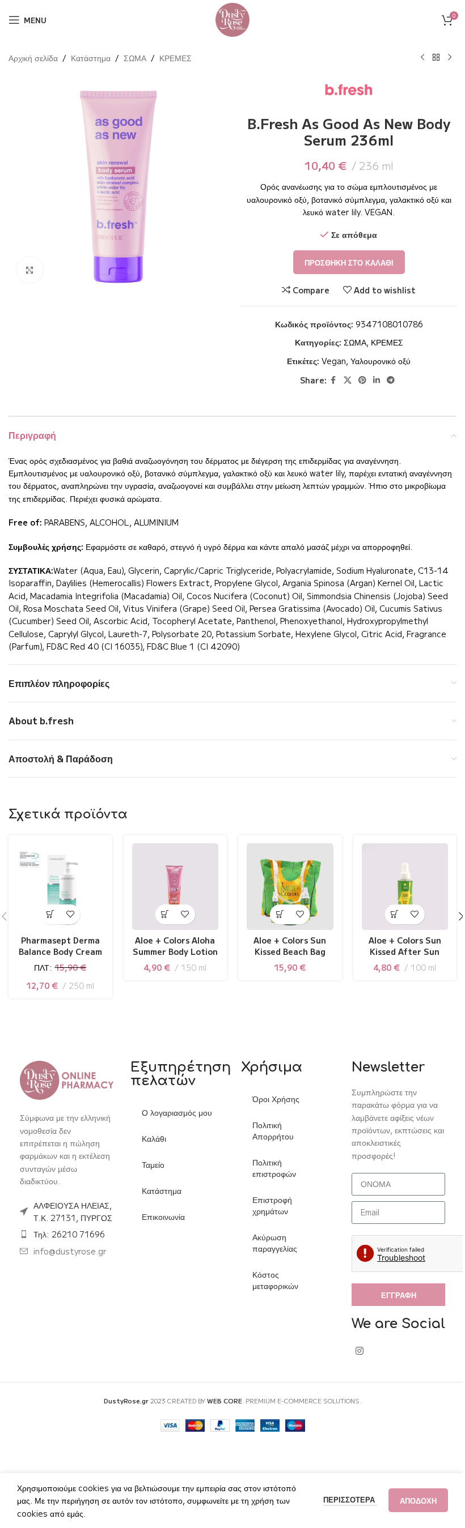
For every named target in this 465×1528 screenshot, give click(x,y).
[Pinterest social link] (355, 380)
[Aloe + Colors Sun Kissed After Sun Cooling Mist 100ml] (397, 885)
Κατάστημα (91, 57)
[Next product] (441, 58)
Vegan (327, 360)
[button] (49, 912)
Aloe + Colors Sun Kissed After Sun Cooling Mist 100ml (397, 949)
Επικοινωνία (161, 1225)
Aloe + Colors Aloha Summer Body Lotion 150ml (172, 949)
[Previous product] (414, 58)
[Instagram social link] (353, 1362)
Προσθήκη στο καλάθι (342, 262)
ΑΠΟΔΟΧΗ (409, 1500)
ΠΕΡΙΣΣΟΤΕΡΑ (342, 1499)
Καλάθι (152, 1147)
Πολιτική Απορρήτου (269, 1128)
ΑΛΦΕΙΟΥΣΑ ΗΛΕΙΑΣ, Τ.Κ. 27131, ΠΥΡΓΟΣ (72, 1214)
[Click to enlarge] (30, 266)
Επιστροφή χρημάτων (268, 1203)
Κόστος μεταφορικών (271, 1277)
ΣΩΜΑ (135, 57)
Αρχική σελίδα (33, 57)
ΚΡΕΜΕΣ (175, 57)
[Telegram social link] (384, 380)
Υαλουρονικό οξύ (374, 360)
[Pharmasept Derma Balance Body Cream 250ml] (59, 885)
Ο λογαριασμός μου (167, 1115)
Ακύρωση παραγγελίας (270, 1240)
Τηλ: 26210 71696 (69, 1243)
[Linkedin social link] (370, 380)
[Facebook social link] (326, 380)
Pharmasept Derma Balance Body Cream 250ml (59, 949)
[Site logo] (229, 18)
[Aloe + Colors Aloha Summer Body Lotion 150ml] (172, 885)
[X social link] (340, 380)
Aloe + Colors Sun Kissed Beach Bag (284, 943)
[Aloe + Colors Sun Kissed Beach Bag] (285, 885)
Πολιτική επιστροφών (270, 1165)
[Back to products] (427, 58)
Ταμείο (151, 1173)
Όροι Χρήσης (271, 1096)
